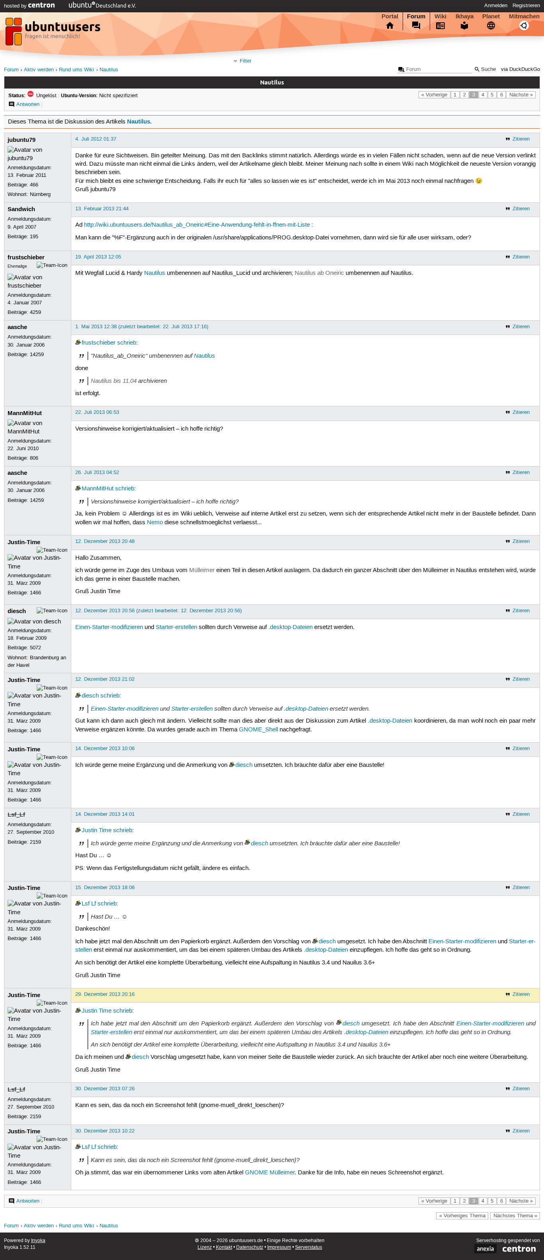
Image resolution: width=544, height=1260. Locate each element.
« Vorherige (434, 95)
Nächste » (521, 95)
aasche (17, 327)
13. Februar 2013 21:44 (102, 209)
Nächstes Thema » (515, 1216)
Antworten (27, 104)
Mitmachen (524, 16)
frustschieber (26, 257)
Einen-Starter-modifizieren (109, 627)
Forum (416, 16)
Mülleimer (202, 570)
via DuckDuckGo (520, 70)
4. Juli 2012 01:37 (95, 139)
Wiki (440, 16)
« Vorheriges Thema (462, 1216)
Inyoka (38, 1241)
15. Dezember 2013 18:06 (105, 887)
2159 (35, 842)
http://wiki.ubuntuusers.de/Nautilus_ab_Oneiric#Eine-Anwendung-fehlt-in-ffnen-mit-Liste (197, 225)
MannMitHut (25, 413)
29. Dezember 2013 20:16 (105, 994)
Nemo (155, 522)
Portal (390, 16)
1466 (35, 593)
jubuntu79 (21, 140)
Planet (491, 16)
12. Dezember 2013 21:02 (105, 679)
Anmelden (495, 5)
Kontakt (224, 1247)
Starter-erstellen (176, 627)
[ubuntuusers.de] (54, 34)
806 (34, 458)
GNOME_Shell (258, 729)
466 (34, 185)
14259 (37, 354)
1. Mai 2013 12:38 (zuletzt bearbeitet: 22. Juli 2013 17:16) (141, 326)
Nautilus (109, 70)
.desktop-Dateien (290, 627)
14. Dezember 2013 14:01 (105, 814)
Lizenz (205, 1247)
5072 (35, 648)
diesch (17, 611)
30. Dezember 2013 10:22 (105, 1131)
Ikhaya (465, 16)
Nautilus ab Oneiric (319, 273)
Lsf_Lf (16, 815)
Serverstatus (308, 1247)
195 (34, 236)
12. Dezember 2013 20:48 (105, 541)
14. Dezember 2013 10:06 (105, 748)
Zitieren (521, 139)
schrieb (126, 343)
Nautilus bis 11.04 (114, 381)
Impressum (279, 1247)
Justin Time (97, 830)
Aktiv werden (39, 70)
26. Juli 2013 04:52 (97, 472)
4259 (35, 312)
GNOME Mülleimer (270, 1172)
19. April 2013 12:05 (98, 257)
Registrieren (526, 5)
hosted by (16, 6)
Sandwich (21, 209)
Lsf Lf (89, 903)
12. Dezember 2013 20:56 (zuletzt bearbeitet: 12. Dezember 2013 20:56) (158, 610)
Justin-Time (24, 542)
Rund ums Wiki (76, 70)
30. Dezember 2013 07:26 (105, 1089)
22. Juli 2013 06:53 (97, 412)
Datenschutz (249, 1247)
